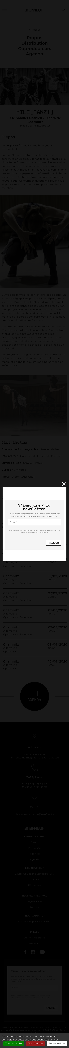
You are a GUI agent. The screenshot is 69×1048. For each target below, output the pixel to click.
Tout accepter (14, 1043)
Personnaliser (56, 1043)
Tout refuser (35, 1043)
